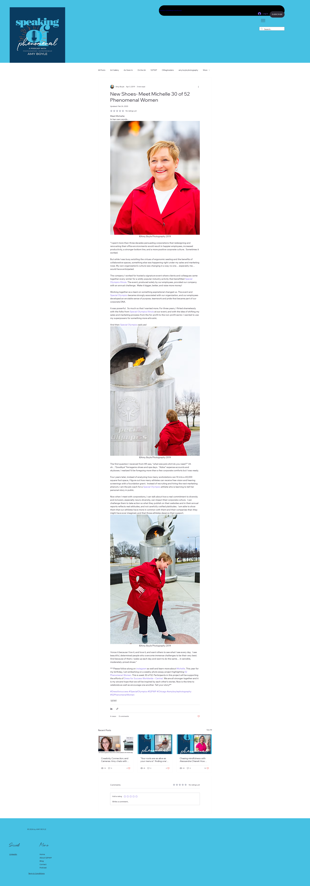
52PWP (154, 70)
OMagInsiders (168, 70)
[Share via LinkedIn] (111, 709)
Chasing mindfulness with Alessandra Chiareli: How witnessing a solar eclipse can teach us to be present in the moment (193, 760)
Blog (42, 861)
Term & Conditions (36, 873)
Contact (43, 864)
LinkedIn (13, 854)
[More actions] (198, 86)
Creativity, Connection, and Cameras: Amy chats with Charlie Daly (114, 760)
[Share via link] (117, 709)
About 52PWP (46, 858)
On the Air (142, 70)
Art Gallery (114, 70)
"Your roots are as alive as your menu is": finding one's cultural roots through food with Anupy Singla (154, 760)
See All (209, 730)
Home (42, 854)
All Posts (101, 70)
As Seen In (128, 70)
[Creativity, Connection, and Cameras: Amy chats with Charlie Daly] (115, 744)
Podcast (43, 868)
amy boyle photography (188, 70)
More (205, 70)
